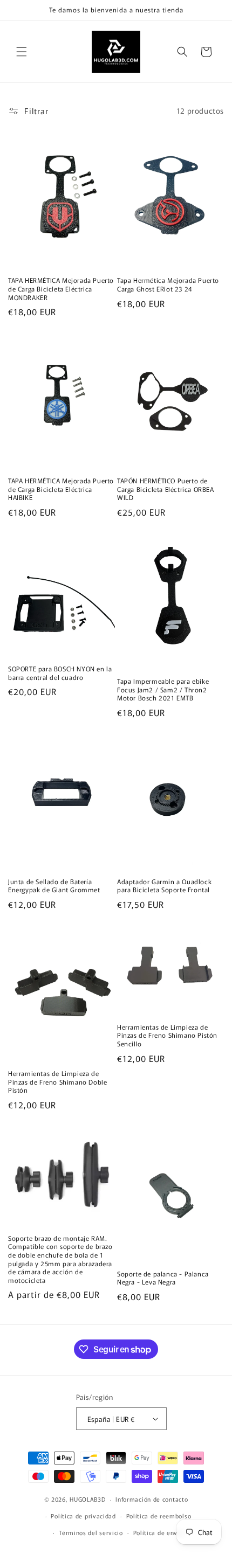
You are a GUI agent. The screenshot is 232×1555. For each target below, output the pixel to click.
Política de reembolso (159, 1515)
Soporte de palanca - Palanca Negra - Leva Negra (163, 1277)
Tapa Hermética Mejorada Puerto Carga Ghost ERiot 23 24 (168, 284)
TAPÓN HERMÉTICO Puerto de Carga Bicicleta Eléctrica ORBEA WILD (165, 489)
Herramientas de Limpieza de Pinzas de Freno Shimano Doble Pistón (57, 1081)
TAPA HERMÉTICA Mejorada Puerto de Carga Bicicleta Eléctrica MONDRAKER (61, 288)
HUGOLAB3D (87, 1499)
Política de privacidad (83, 1515)
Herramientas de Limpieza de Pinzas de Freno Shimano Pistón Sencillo (167, 1035)
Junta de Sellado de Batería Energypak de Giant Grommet (54, 885)
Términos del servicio (91, 1532)
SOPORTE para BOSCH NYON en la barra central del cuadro (60, 672)
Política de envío (158, 1532)
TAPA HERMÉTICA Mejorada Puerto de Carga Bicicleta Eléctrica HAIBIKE (61, 489)
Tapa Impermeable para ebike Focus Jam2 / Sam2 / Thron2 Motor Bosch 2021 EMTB (163, 689)
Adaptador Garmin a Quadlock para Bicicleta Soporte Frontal (164, 885)
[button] (21, 52)
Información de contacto (151, 1499)
